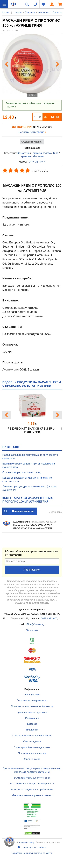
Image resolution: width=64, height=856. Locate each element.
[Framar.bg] (13, 4)
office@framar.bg (35, 624)
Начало (18, 12)
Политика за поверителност (32, 700)
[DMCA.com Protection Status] (32, 834)
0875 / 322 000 (49, 618)
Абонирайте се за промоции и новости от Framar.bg (31, 553)
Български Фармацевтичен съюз (32, 777)
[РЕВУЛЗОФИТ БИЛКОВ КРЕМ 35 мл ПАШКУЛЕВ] (32, 405)
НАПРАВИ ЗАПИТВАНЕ (31, 132)
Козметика (43, 12)
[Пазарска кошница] (60, 4)
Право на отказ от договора (32, 712)
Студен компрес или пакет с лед (21, 472)
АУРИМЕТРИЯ (36, 161)
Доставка (32, 723)
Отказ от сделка (32, 741)
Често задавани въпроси (32, 753)
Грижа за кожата (41, 153)
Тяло (55, 153)
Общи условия (32, 694)
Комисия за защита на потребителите (32, 789)
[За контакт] (35, 4)
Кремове (26, 156)
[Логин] (52, 4)
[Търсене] (27, 4)
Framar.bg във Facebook (33, 847)
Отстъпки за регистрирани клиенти (32, 735)
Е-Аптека (30, 12)
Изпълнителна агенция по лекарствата (32, 783)
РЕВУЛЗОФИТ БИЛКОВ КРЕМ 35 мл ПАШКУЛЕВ (32, 430)
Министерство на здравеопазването (32, 795)
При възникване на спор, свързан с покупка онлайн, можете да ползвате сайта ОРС (32, 770)
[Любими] (43, 4)
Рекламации (32, 718)
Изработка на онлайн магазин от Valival (32, 853)
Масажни (38, 156)
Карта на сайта (32, 759)
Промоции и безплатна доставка (32, 747)
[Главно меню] (4, 4)
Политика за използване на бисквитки (32, 706)
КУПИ (55, 116)
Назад (5, 12)
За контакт (32, 630)
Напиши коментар (23, 511)
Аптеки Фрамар (26, 842)
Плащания (32, 729)
